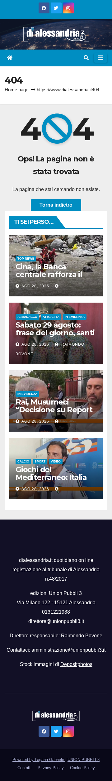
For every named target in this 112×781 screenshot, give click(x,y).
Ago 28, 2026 (35, 286)
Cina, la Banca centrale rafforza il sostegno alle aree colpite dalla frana (49, 278)
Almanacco (27, 317)
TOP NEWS (25, 258)
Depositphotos (76, 664)
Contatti (24, 767)
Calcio (23, 461)
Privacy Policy (51, 767)
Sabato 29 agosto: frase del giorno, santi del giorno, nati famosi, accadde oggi (55, 336)
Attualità (51, 317)
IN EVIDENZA (75, 317)
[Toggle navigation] (100, 58)
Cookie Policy (82, 767)
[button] (86, 57)
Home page (16, 89)
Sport (40, 461)
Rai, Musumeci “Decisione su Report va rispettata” (54, 409)
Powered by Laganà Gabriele (38, 759)
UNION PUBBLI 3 (84, 759)
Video (56, 461)
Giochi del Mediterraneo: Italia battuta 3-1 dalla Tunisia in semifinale (53, 481)
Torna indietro (56, 205)
